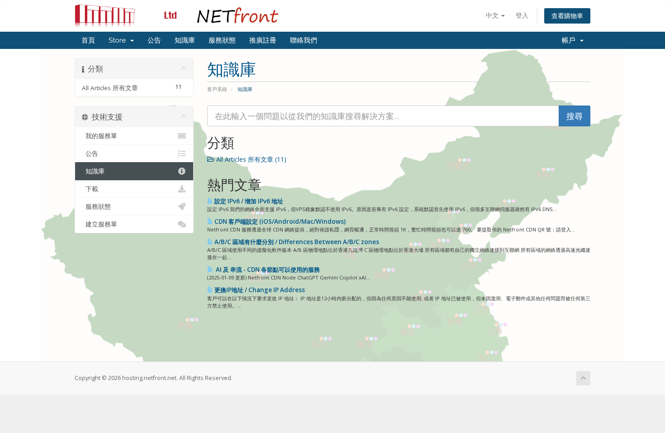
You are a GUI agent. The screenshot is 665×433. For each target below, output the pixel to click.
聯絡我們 (303, 40)
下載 (90, 189)
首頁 (88, 40)
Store (119, 40)
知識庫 (185, 40)
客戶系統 (217, 89)
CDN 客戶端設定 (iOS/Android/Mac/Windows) (279, 221)
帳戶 (570, 40)
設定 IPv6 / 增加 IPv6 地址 (248, 201)
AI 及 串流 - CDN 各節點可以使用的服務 (266, 269)
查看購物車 (567, 15)
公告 (154, 40)
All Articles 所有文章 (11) (250, 159)
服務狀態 (222, 40)
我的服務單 (99, 136)
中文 (493, 15)
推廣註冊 (262, 40)
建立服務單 (99, 224)
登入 (522, 15)
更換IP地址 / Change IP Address (259, 290)
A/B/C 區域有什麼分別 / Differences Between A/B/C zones (296, 242)
